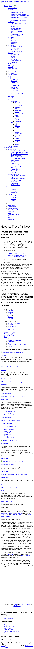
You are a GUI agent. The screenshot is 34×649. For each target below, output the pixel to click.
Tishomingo (18, 126)
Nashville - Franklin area (18, 11)
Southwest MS (15, 88)
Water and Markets (16, 155)
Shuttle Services (15, 169)
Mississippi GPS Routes (17, 168)
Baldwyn (17, 129)
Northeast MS (15, 85)
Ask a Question (12, 205)
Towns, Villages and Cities (11, 631)
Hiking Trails (11, 65)
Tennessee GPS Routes (17, 164)
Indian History (12, 71)
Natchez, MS (14, 90)
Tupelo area (14, 25)
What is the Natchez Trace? (17, 256)
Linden (17, 112)
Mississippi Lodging (9, 414)
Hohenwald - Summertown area (20, 15)
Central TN (14, 81)
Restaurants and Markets (11, 626)
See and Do (11, 98)
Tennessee (10, 9)
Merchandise (14, 171)
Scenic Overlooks (12, 68)
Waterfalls (10, 67)
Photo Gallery (15, 160)
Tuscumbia (18, 121)
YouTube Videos (15, 172)
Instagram (28, 604)
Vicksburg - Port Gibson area (19, 34)
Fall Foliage (11, 45)
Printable (10, 194)
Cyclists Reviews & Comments (19, 154)
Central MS (14, 87)
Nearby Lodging (5, 399)
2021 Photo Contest (16, 51)
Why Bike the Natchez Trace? (19, 150)
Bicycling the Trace (9, 332)
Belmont (17, 127)
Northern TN (14, 79)
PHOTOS (10, 53)
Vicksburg (17, 141)
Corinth (17, 124)
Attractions (11, 343)
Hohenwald (18, 109)
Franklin (17, 104)
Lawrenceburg (19, 113)
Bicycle (13, 56)
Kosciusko (17, 135)
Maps (5, 186)
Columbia (17, 107)
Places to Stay (4, 514)
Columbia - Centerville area (18, 14)
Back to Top (17, 609)
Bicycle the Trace (12, 149)
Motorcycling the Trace (10, 334)
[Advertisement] (17, 585)
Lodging (10, 78)
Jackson (17, 138)
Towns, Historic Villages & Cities (17, 344)
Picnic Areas (11, 70)
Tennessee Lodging (9, 411)
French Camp (18, 133)
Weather (10, 217)
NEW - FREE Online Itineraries (20, 152)
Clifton (16, 115)
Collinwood (18, 116)
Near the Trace (8, 76)
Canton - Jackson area (17, 31)
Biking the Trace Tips (17, 157)
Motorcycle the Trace (13, 174)
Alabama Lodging (9, 413)
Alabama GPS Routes (17, 166)
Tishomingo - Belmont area (18, 23)
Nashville (17, 102)
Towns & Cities (12, 99)
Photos (9, 203)
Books (9, 213)
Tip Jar (9, 216)
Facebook (22, 604)
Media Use (14, 62)
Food (9, 95)
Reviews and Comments (18, 178)
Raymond (17, 140)
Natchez (17, 144)
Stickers (13, 43)
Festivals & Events (13, 146)
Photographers (12, 206)
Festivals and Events (9, 632)
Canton (17, 137)
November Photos (16, 50)
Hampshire (18, 110)
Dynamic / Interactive (14, 188)
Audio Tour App (12, 211)
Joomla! (3, 646)
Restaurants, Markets (6, 513)
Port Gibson (18, 143)
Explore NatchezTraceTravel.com (17, 255)
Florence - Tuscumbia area (18, 20)
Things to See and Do (18, 514)
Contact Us (11, 219)
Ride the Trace (8, 147)
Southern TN (14, 82)
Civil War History (12, 74)
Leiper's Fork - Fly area (17, 12)
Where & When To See (17, 46)
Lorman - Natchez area (17, 36)
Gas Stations (11, 96)
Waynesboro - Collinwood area (19, 17)
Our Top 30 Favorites (14, 323)
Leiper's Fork (18, 105)
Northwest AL (15, 84)
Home (16, 604)
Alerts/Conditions (12, 8)
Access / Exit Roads (13, 196)
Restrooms (11, 73)
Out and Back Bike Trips (18, 158)
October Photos (15, 48)
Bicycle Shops (15, 161)
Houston (17, 132)
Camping (13, 91)
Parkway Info (8, 6)
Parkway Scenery (16, 54)
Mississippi (11, 22)
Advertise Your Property (17, 93)
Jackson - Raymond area (18, 32)
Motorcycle (14, 57)
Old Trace (10, 64)
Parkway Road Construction (17, 253)
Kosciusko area (15, 29)
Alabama (10, 18)
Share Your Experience (14, 214)
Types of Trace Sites (6, 423)
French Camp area (16, 28)
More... (6, 202)
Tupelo (16, 130)
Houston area (14, 26)
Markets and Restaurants (14, 340)
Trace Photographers (16, 60)
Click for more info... (6, 364)
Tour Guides (14, 163)
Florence (17, 119)
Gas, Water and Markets (17, 180)
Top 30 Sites (11, 37)
